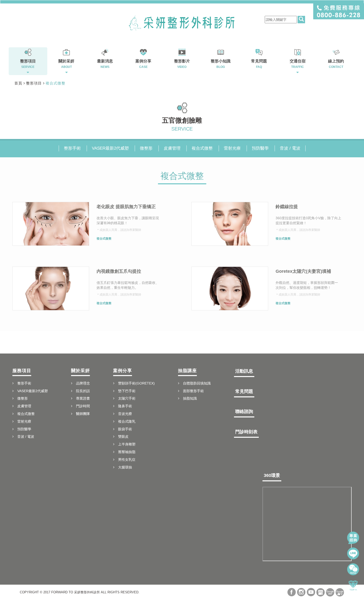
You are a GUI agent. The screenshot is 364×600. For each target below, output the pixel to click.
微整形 (146, 148)
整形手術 (72, 148)
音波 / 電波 (290, 148)
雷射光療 (232, 148)
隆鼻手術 (125, 406)
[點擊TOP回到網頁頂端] (353, 585)
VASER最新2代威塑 (110, 148)
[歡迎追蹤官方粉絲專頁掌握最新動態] (291, 592)
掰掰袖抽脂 (126, 452)
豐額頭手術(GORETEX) (136, 383)
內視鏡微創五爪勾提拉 (119, 271)
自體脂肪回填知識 (197, 383)
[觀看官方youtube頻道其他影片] (311, 592)
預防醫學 (260, 148)
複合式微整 (55, 83)
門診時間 (83, 406)
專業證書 (83, 398)
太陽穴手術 (126, 398)
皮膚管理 (172, 148)
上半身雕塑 (126, 444)
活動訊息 (244, 371)
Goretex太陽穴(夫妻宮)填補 (303, 271)
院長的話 (83, 391)
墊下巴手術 (126, 391)
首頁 (18, 83)
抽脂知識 (190, 398)
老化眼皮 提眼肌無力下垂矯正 (126, 206)
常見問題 (244, 391)
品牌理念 (83, 383)
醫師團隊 (83, 414)
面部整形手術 (193, 391)
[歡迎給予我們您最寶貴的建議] (340, 592)
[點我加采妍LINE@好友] (353, 553)
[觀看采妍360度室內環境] (330, 592)
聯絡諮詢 (244, 411)
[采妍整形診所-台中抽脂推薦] (182, 22)
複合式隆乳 (126, 421)
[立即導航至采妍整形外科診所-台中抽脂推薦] (320, 592)
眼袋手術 (125, 429)
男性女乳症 (126, 460)
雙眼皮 (123, 436)
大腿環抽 (125, 467)
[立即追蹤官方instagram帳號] (301, 592)
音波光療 (125, 414)
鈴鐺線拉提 (287, 206)
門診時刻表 (246, 431)
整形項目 (34, 83)
